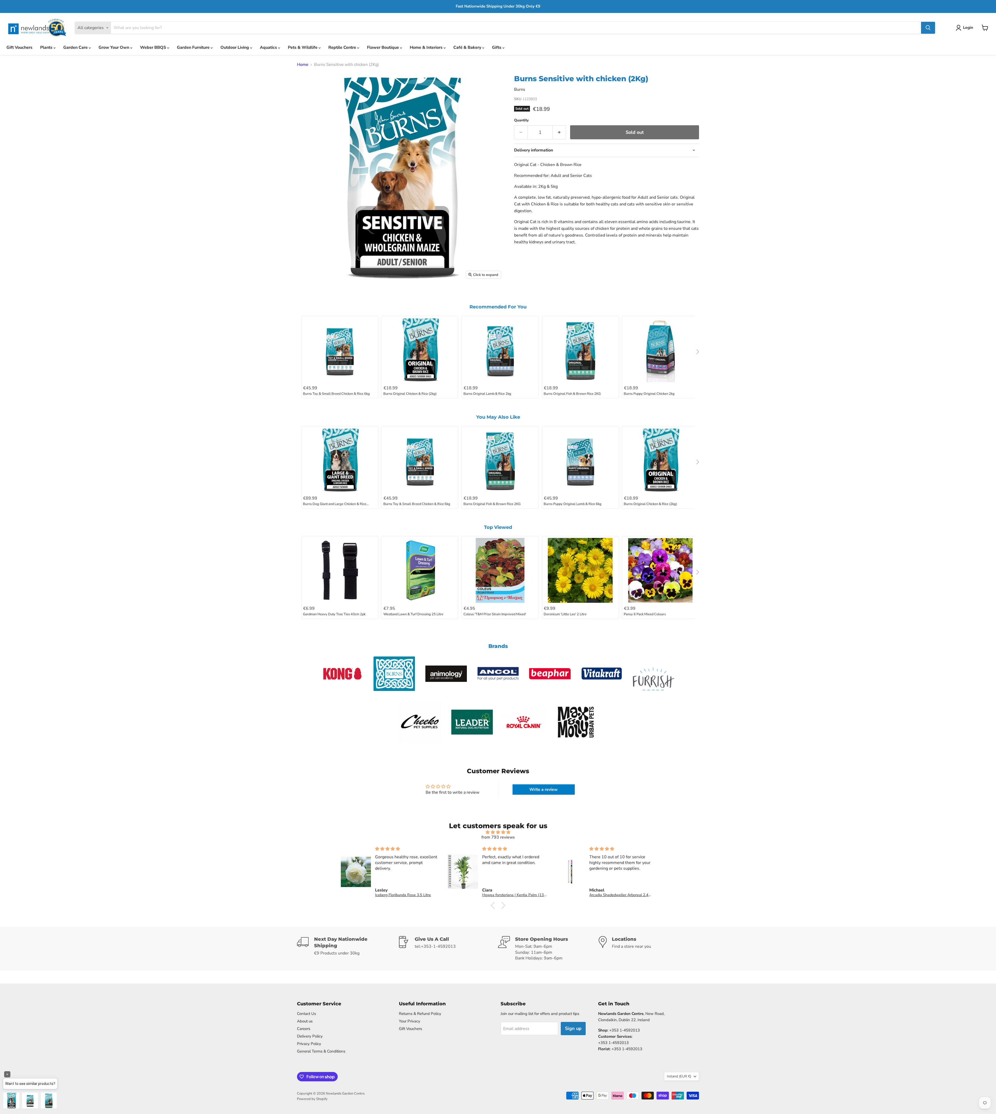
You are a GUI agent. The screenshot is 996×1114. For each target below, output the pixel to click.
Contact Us (306, 1013)
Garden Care (76, 47)
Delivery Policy (310, 1036)
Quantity (521, 120)
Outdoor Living (235, 47)
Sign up (573, 1028)
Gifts (497, 47)
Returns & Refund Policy (420, 1013)
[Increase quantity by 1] (559, 132)
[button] (965, 28)
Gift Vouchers (19, 47)
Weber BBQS (153, 47)
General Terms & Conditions (321, 1051)
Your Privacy (409, 1021)
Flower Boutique (383, 47)
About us (305, 1021)
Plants (46, 47)
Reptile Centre (342, 47)
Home (302, 64)
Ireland (679, 1076)
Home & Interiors (427, 47)
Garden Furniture (194, 47)
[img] (498, 832)
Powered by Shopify (312, 1099)
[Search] (928, 28)
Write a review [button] (543, 789)
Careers (303, 1028)
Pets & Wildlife (303, 47)
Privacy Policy (309, 1043)
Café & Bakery (467, 47)
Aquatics (269, 47)
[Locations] (649, 948)
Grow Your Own (114, 47)
